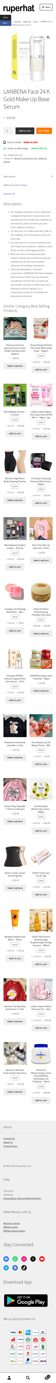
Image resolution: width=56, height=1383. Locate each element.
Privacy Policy (10, 1146)
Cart (43, 1375)
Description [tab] (9, 176)
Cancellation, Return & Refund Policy (22, 1198)
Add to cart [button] (41, 369)
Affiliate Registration (14, 1230)
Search (28, 1378)
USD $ (7, 17)
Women (6, 161)
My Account (9, 1378)
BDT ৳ (7, 22)
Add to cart (25, 130)
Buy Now (44, 130)
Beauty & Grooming (23, 158)
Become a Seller (11, 1223)
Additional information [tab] (15, 185)
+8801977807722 (38, 148)
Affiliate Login (10, 1227)
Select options (15, 365)
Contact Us (9, 1138)
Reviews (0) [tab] (9, 193)
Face (35, 21)
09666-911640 (30, 142)
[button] (48, 37)
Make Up (43, 158)
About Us (8, 1142)
